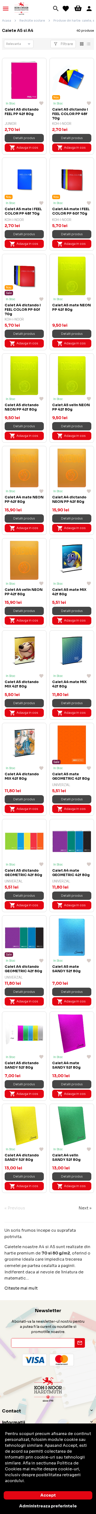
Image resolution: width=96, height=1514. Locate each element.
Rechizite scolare (32, 20)
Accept (48, 1495)
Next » (85, 1208)
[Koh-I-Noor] (21, 8)
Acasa (6, 20)
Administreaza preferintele (48, 1506)
